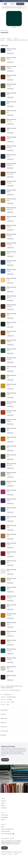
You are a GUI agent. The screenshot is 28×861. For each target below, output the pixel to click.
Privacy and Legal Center (7, 829)
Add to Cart (10, 106)
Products (3, 800)
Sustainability (4, 817)
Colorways (4, 45)
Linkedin (16, 854)
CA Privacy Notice (5, 831)
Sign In (12, 3)
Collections (4, 807)
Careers (3, 819)
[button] (2, 4)
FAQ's (2, 826)
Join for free (20, 3)
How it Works (4, 815)
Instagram (3, 854)
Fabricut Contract (4, 30)
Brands (3, 803)
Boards (3, 805)
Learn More (5, 759)
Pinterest (10, 854)
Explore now (23, 1)
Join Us (4, 847)
